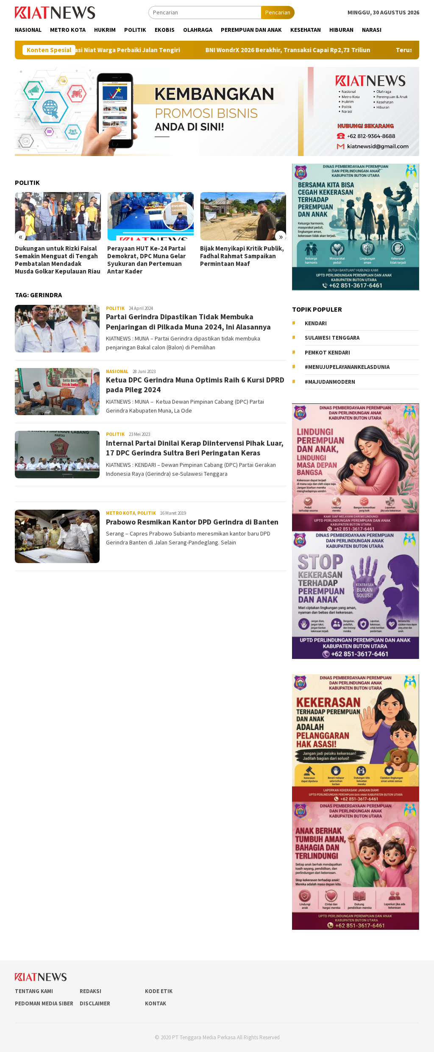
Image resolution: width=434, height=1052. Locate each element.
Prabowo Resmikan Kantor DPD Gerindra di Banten (192, 522)
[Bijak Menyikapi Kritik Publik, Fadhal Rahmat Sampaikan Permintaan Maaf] (243, 216)
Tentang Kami (34, 991)
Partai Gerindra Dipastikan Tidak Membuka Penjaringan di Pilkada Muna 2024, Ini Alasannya (188, 321)
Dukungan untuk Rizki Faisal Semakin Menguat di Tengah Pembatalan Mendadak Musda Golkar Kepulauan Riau (57, 260)
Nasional (117, 371)
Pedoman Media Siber (44, 1003)
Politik (115, 308)
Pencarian (277, 12)
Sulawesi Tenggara (332, 337)
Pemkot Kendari (327, 352)
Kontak (155, 1003)
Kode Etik (158, 991)
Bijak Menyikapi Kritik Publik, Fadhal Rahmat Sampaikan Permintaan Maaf (242, 256)
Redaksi (90, 991)
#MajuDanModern (330, 381)
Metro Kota (120, 513)
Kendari (316, 323)
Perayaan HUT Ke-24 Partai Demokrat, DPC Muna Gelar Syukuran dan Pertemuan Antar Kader (146, 260)
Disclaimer (95, 1003)
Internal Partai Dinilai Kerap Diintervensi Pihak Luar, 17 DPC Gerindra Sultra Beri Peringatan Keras (195, 448)
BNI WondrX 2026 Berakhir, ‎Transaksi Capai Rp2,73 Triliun (244, 50)
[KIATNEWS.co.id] (55, 12)
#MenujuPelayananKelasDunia (347, 367)
